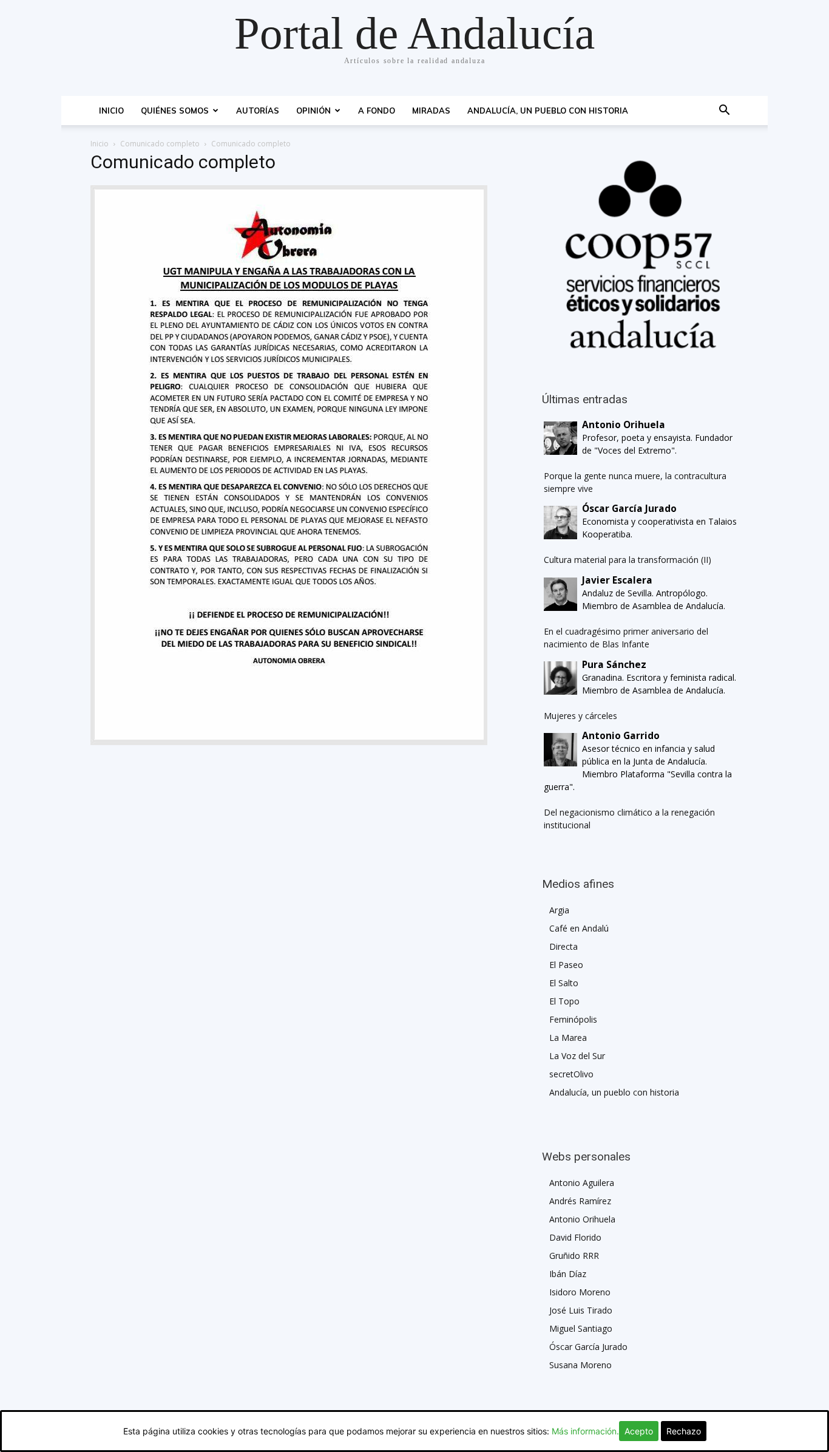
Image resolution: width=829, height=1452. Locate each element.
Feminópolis (573, 1019)
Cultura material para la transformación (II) (627, 559)
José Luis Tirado (580, 1310)
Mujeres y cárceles (580, 715)
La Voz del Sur (577, 1056)
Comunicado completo (160, 143)
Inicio (111, 110)
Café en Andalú (579, 928)
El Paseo (566, 964)
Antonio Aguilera (581, 1182)
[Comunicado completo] (288, 742)
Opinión (313, 110)
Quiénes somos (175, 110)
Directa (563, 946)
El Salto (563, 983)
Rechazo (683, 1431)
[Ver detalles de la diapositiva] (640, 254)
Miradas (431, 110)
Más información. (585, 1431)
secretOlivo (571, 1074)
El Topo (564, 1001)
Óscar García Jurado (588, 1346)
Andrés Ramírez (580, 1201)
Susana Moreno (580, 1365)
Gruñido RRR (574, 1255)
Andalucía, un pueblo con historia (547, 110)
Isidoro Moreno (580, 1292)
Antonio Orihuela (582, 1219)
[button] (724, 111)
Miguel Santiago (580, 1328)
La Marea (568, 1037)
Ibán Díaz (567, 1274)
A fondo (376, 110)
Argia (559, 910)
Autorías (257, 110)
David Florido (575, 1237)
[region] (640, 254)
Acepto (638, 1431)
